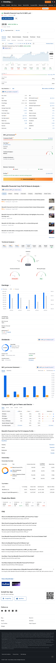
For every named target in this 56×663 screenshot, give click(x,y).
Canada (8, 5)
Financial (52, 447)
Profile (8, 40)
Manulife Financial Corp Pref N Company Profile (17, 431)
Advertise (31, 620)
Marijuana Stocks (43, 5)
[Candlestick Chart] (3, 43)
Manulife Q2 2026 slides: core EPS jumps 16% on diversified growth (20, 223)
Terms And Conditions (6, 654)
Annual (3, 370)
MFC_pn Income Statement (11, 367)
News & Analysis (16, 37)
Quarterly (9, 370)
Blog (2, 617)
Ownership (13, 40)
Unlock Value (50, 74)
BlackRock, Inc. (5, 489)
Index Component (28, 40)
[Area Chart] (5, 43)
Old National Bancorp (18, 502)
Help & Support (32, 623)
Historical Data (20, 40)
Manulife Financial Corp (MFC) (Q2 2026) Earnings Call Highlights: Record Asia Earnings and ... (23, 215)
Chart (9, 37)
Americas (50, 5)
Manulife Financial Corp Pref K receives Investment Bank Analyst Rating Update (23, 199)
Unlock (20, 425)
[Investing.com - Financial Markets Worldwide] (8, 2)
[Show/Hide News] (33, 43)
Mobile (2, 620)
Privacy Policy (15, 654)
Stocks (3, 5)
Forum (38, 37)
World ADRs (26, 5)
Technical (32, 37)
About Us (31, 617)
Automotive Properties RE (42, 502)
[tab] (4, 246)
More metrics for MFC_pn (48, 88)
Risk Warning (23, 654)
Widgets (3, 626)
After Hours (14, 5)
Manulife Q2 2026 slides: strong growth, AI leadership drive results (20, 230)
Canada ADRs (33, 5)
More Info (18, 30)
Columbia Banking (6, 502)
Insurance (51, 444)
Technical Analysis (8, 242)
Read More (4, 440)
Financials (25, 37)
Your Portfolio (4, 623)
